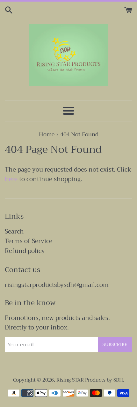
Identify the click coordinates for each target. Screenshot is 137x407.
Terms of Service (28, 241)
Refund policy (25, 251)
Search (14, 231)
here (11, 179)
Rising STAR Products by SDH (89, 380)
